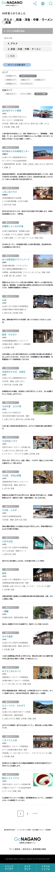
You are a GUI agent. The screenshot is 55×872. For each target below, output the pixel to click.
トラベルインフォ (45, 867)
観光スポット (11, 94)
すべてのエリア (27, 84)
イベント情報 (26, 94)
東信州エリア (11, 80)
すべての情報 (41, 94)
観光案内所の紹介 (9, 830)
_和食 (12, 55)
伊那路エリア (11, 84)
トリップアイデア (9, 867)
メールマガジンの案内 (24, 830)
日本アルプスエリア (28, 76)
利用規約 (48, 830)
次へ (35, 814)
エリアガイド (27, 867)
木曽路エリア (40, 80)
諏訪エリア (25, 80)
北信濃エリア (11, 76)
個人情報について (38, 830)
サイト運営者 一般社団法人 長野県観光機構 (27, 849)
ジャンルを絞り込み (16, 30)
